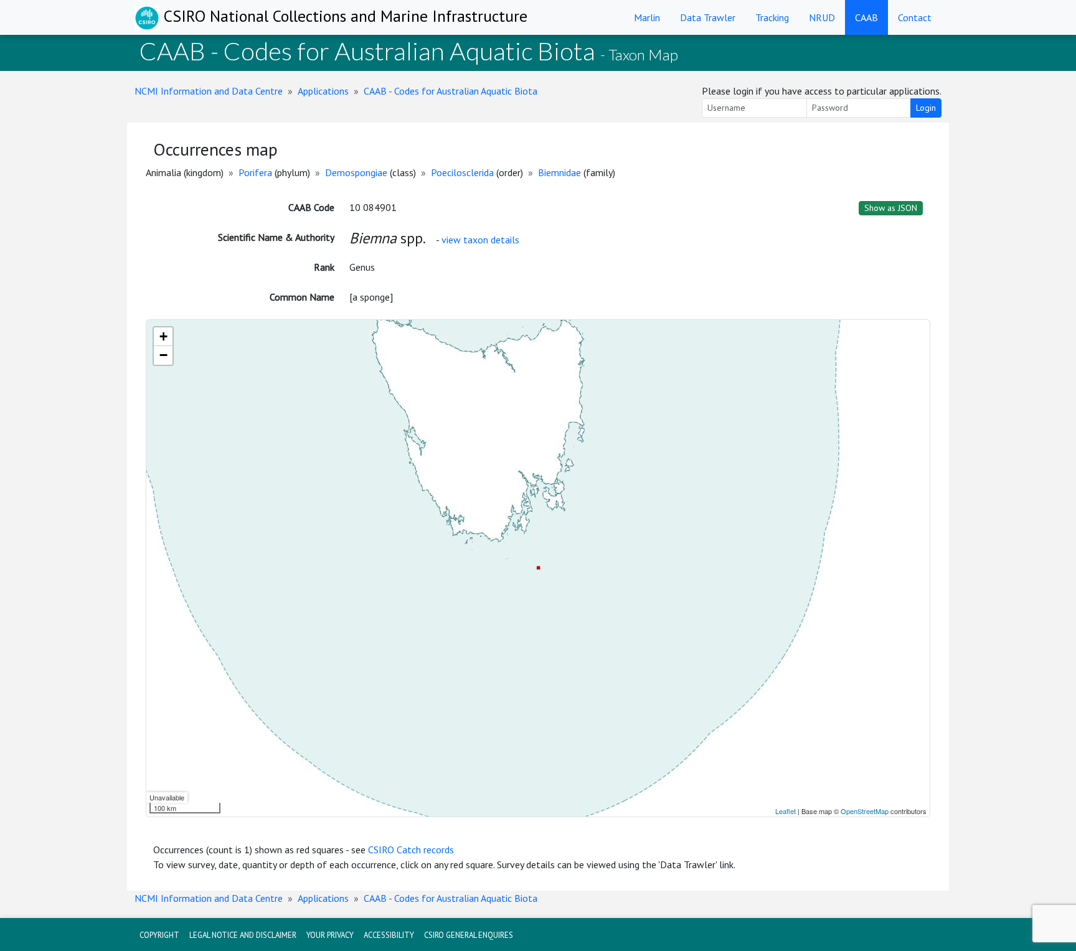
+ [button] (163, 336)
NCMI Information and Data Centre (208, 91)
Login (926, 107)
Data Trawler (707, 17)
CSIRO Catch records (411, 849)
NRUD (822, 17)
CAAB (866, 17)
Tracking (772, 17)
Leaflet (785, 811)
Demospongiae (356, 172)
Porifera (255, 172)
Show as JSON (890, 207)
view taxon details (480, 239)
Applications (323, 91)
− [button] (163, 355)
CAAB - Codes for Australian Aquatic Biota (450, 91)
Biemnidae (559, 172)
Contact (915, 17)
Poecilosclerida (462, 172)
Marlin (647, 17)
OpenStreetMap (865, 811)
